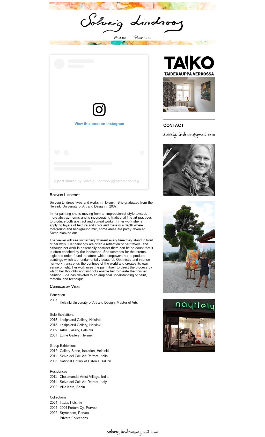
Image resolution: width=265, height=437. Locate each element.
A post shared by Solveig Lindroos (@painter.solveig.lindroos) (104, 181)
